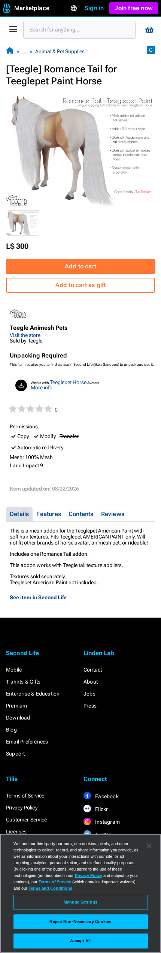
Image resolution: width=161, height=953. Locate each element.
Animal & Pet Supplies (60, 51)
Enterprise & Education (33, 694)
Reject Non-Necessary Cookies (80, 921)
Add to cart (80, 266)
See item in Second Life (38, 597)
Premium (16, 706)
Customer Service (26, 820)
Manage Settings (80, 902)
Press (90, 706)
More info (41, 387)
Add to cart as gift (80, 285)
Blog (11, 730)
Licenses (16, 832)
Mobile (14, 670)
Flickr (101, 809)
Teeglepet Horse (68, 382)
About (90, 682)
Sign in (94, 8)
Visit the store (25, 335)
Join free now (134, 8)
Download (18, 718)
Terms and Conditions (50, 888)
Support (15, 754)
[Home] (9, 51)
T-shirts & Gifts (23, 682)
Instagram (107, 822)
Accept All (80, 940)
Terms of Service (25, 796)
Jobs (89, 694)
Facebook (106, 796)
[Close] (149, 846)
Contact (92, 670)
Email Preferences (27, 742)
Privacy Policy (21, 808)
